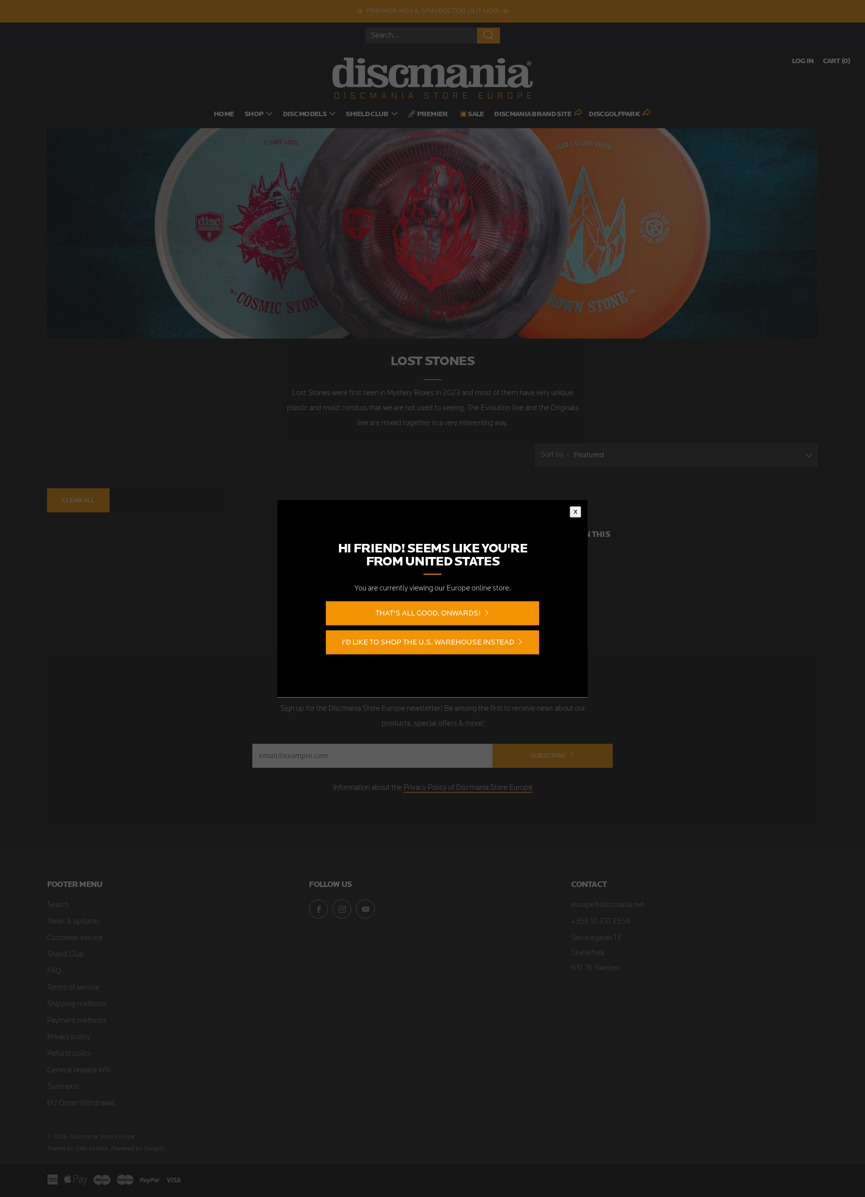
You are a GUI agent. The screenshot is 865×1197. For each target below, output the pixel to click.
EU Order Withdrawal (81, 1103)
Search (58, 905)
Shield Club (366, 114)
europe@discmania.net (607, 905)
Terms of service (73, 988)
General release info (79, 1070)
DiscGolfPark (614, 114)
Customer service (75, 938)
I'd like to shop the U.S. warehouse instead (428, 642)
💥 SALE (471, 114)
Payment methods (76, 1021)
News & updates (73, 922)
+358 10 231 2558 (600, 922)
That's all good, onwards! (428, 613)
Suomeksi (63, 1087)
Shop (253, 114)
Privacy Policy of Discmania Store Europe (468, 788)
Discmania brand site (532, 114)
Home (224, 114)
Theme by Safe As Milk (77, 1149)
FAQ (54, 971)
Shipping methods (76, 1004)
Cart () (836, 61)
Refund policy (69, 1054)
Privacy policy (68, 1037)
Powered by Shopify (138, 1149)
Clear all (78, 500)
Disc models (304, 114)
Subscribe (548, 755)
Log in (803, 61)
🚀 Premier (427, 114)
